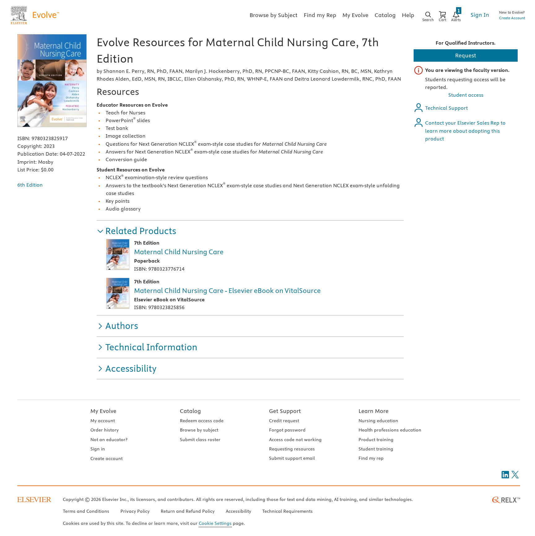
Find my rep (371, 458)
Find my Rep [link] (320, 15)
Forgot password (287, 430)
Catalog (190, 410)
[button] (136, 231)
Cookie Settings (215, 523)
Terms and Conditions (86, 511)
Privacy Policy (135, 511)
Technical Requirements (287, 511)
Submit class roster (200, 439)
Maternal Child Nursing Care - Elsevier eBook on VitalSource (227, 290)
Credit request (284, 420)
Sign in (97, 449)
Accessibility (238, 511)
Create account (106, 458)
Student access (465, 95)
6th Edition (30, 185)
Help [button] (408, 15)
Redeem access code (202, 420)
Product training (376, 439)
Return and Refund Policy (188, 511)
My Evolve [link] (355, 15)
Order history (104, 430)
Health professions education (390, 430)
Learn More (374, 410)
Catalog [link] (385, 15)
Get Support (285, 410)
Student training (376, 449)
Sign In (480, 14)
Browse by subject (199, 430)
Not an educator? (108, 439)
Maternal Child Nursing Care (179, 251)
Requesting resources (292, 449)
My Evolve (103, 410)
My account (102, 420)
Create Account (512, 18)
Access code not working (295, 439)
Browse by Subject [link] (274, 15)
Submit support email (292, 458)
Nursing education (378, 420)
